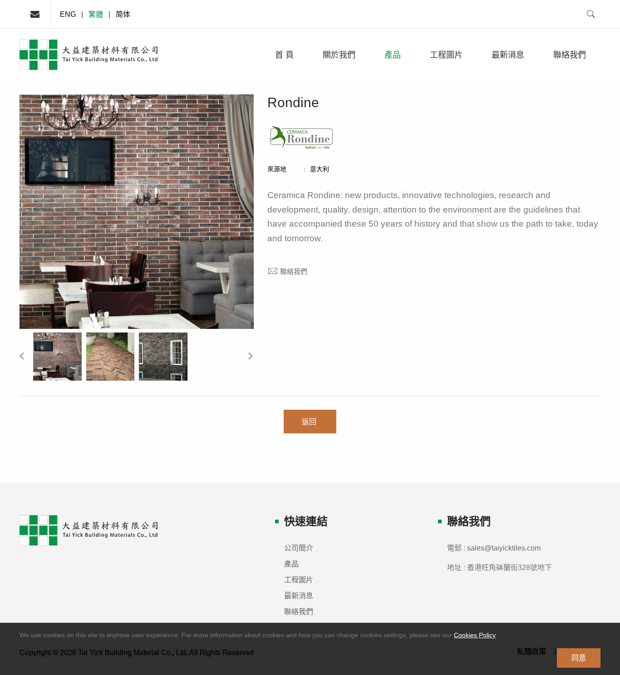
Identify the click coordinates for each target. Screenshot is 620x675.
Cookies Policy (475, 635)
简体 (123, 14)
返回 (310, 421)
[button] (21, 356)
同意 (578, 658)
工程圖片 (446, 55)
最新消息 (508, 55)
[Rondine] (57, 356)
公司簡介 (298, 548)
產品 (392, 55)
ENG (68, 14)
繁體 (96, 14)
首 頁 (284, 55)
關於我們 (339, 55)
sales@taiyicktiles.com (504, 548)
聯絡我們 (569, 55)
